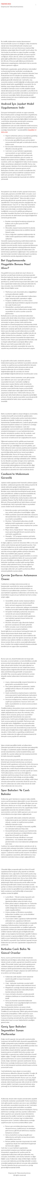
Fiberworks (6, 4)
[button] (35, 4)
